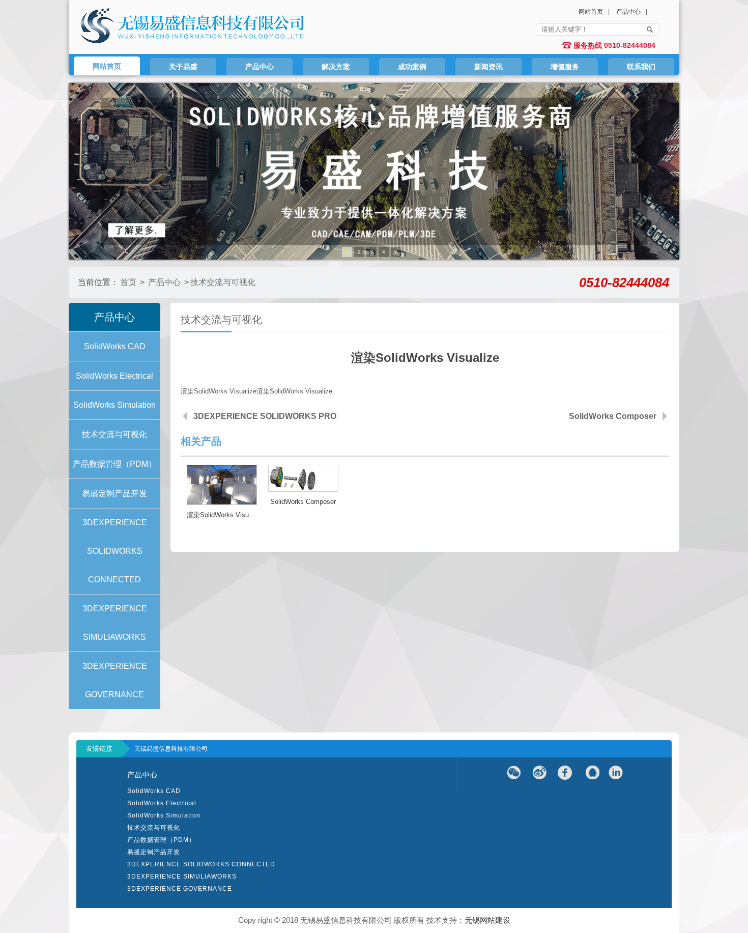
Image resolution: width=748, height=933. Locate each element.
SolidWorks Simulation (163, 815)
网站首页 (591, 11)
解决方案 (336, 67)
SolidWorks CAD (154, 791)
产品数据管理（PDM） (161, 839)
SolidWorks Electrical (161, 803)
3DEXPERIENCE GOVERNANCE (179, 888)
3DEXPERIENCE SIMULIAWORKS (182, 876)
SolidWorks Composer (612, 416)
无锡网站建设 (487, 920)
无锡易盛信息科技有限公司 (171, 748)
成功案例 (412, 67)
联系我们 (641, 67)
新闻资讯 (488, 67)
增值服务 (565, 67)
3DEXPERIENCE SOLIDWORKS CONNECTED (201, 864)
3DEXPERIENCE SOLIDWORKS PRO (264, 416)
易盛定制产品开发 (153, 852)
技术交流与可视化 (222, 282)
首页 (128, 282)
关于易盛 (183, 67)
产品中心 (628, 11)
